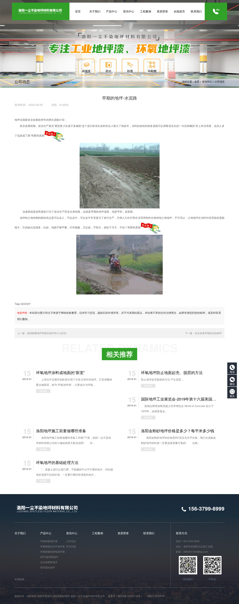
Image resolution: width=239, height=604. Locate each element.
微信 (232, 384)
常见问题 (71, 546)
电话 (232, 372)
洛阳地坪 (26, 304)
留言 (232, 396)
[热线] (216, 11)
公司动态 (219, 81)
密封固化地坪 (47, 567)
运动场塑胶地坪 (48, 562)
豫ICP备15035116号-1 (130, 596)
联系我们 (148, 533)
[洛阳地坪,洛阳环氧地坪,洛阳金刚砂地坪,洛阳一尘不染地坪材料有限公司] (40, 11)
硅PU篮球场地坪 (49, 557)
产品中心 (45, 533)
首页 (196, 81)
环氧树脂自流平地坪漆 (52, 546)
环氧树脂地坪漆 (48, 541)
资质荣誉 (123, 533)
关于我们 (20, 533)
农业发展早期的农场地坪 (208, 333)
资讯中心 (207, 81)
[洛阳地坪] (119, 264)
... (41, 572)
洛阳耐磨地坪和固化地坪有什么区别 (46, 333)
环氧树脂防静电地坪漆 (52, 551)
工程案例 (97, 533)
